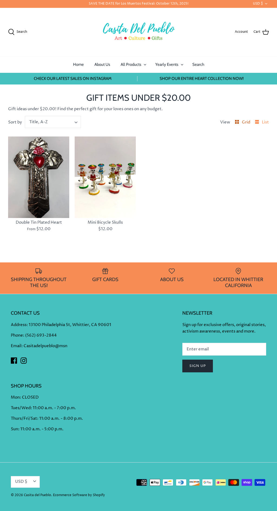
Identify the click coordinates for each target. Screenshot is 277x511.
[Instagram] (24, 360)
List (265, 122)
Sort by (15, 122)
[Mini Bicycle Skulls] (105, 177)
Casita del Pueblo (37, 495)
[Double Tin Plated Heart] (38, 177)
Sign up (197, 365)
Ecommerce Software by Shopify (79, 495)
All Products (131, 64)
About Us (102, 64)
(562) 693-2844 (41, 335)
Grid (246, 122)
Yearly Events (166, 64)
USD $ (258, 3)
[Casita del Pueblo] (138, 32)
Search (198, 64)
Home (78, 64)
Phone (17, 335)
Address (19, 325)
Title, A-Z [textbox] (38, 122)
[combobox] (53, 122)
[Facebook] (14, 360)
